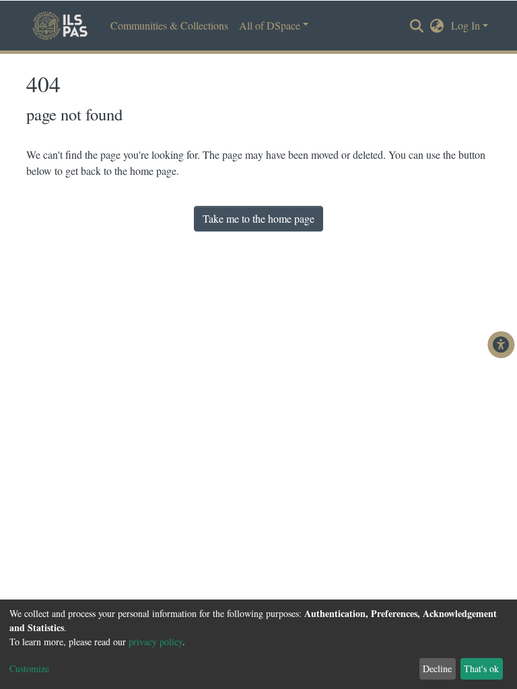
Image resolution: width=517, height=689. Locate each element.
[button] (437, 25)
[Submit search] (417, 26)
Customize (29, 668)
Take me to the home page (258, 218)
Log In (465, 25)
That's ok (481, 668)
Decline (437, 668)
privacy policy (155, 641)
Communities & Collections (169, 25)
